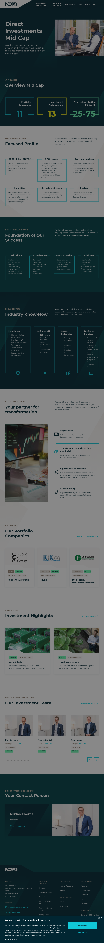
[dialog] (52, 929)
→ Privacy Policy (40, 935)
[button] (35, 939)
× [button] (101, 918)
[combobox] (99, 918)
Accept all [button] (82, 926)
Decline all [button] (82, 933)
